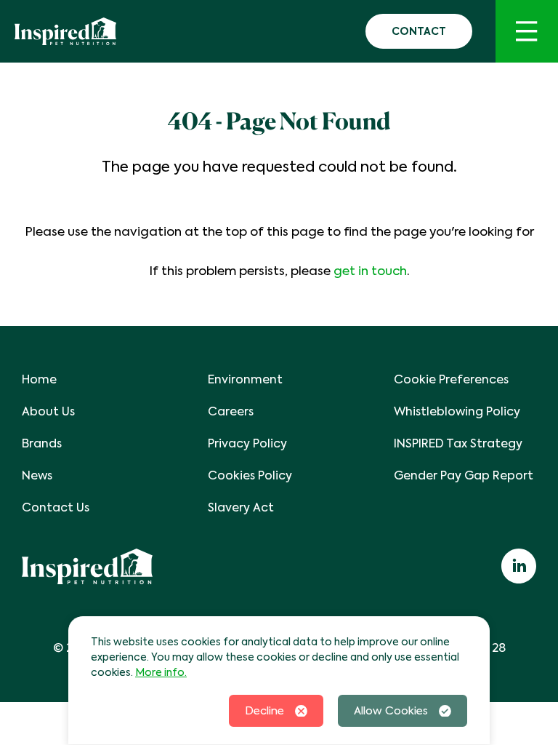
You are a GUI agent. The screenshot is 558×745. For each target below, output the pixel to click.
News (37, 475)
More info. (161, 672)
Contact (419, 31)
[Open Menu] (527, 31)
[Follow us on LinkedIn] (518, 566)
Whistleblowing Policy (457, 411)
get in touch (370, 271)
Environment (245, 379)
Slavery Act (241, 507)
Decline (264, 711)
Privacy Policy (247, 443)
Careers (231, 411)
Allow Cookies (391, 711)
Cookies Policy (250, 475)
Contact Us (55, 507)
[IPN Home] (65, 31)
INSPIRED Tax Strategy (458, 443)
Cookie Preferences (451, 379)
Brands (42, 443)
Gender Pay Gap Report (463, 475)
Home (39, 379)
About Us (48, 411)
